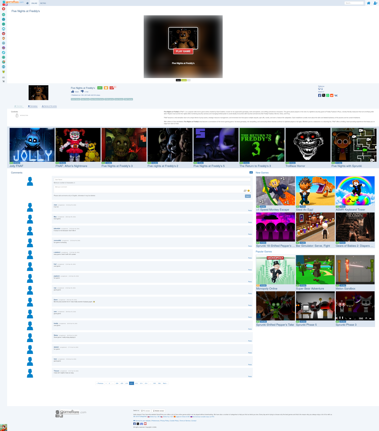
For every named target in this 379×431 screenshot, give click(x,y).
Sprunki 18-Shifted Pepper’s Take (277, 246)
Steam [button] (178, 80)
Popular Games (264, 251)
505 (154, 383)
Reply (250, 210)
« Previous (100, 383)
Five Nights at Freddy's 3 (71, 166)
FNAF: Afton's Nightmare (25, 166)
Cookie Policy (174, 421)
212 (136, 383)
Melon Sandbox (345, 288)
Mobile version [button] (159, 411)
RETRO (43, 3)
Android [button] (184, 80)
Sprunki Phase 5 (306, 324)
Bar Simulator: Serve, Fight (313, 246)
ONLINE (35, 3)
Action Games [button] (75, 99)
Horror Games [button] (119, 99)
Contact (193, 421)
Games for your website (143, 421)
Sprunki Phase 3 (346, 324)
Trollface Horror (249, 166)
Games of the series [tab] (50, 106)
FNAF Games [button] (128, 99)
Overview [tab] (19, 106)
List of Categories (141, 416)
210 (127, 383)
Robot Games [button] (85, 99)
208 (117, 383)
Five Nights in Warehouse (348, 166)
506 (159, 383)
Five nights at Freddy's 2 (117, 166)
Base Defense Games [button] (97, 99)
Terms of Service (185, 421)
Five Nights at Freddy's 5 (163, 166)
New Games (262, 172)
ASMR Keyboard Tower (350, 209)
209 (122, 383)
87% (100, 88)
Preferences (156, 421)
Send (248, 196)
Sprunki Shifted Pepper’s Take (275, 324)
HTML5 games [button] (109, 99)
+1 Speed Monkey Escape (272, 209)
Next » (165, 383)
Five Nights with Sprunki (301, 166)
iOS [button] (189, 80)
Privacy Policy (164, 421)
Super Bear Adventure (310, 288)
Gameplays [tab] (33, 106)
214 (146, 383)
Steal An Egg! (304, 209)
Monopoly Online (266, 288)
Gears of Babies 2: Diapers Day (355, 246)
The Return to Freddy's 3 (209, 166)
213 (141, 383)
